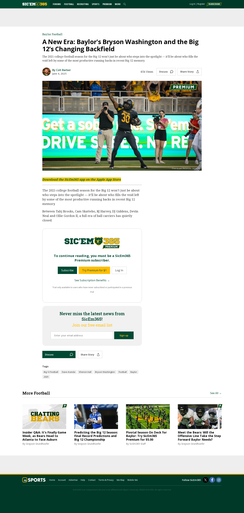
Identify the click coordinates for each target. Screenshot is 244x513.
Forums (57, 4)
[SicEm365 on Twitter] (205, 480)
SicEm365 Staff (137, 443)
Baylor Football (52, 34)
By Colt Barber (61, 70)
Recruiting (83, 4)
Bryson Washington (105, 371)
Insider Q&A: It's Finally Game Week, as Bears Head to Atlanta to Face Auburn (44, 436)
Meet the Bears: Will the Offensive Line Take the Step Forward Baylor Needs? (199, 436)
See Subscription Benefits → (92, 280)
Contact (91, 480)
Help (83, 480)
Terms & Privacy (106, 480)
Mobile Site (132, 480)
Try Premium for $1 (94, 270)
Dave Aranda (68, 371)
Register (201, 3)
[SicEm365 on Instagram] (219, 480)
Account (62, 480)
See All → (216, 393)
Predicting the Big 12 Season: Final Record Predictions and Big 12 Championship (96, 436)
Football (69, 4)
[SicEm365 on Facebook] (212, 480)
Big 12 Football (51, 371)
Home (52, 480)
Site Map (120, 480)
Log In (192, 3)
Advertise (73, 480)
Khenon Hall (85, 371)
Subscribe (67, 270)
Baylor (133, 371)
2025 (46, 376)
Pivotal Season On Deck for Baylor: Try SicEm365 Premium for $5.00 (146, 436)
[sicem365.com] (34, 4)
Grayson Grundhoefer (37, 443)
